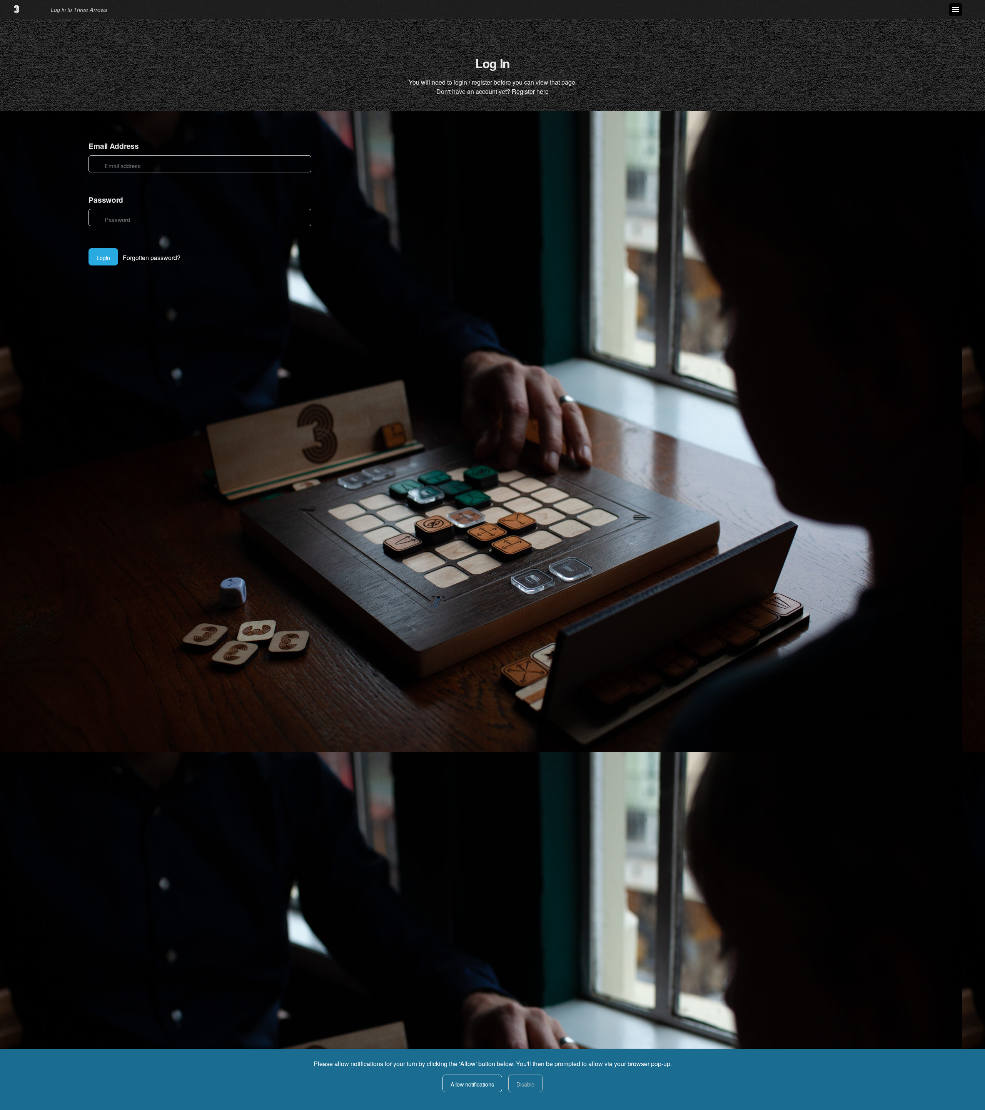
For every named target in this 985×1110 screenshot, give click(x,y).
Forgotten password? (151, 257)
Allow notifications (472, 1084)
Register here (530, 91)
